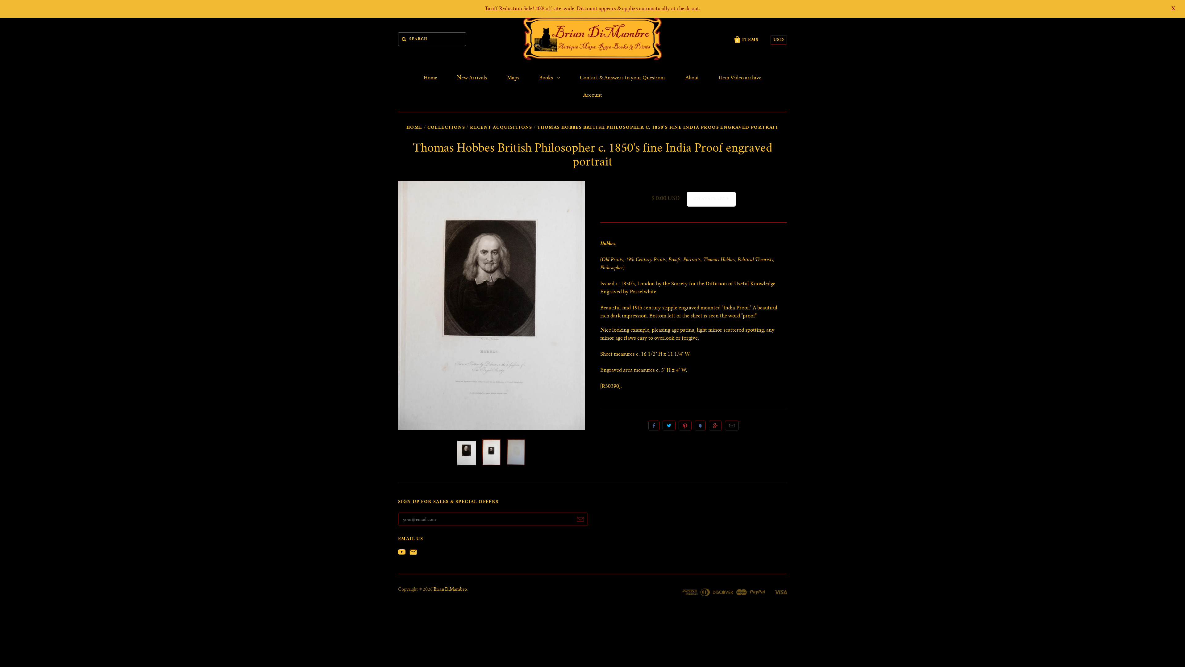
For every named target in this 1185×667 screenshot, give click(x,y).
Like (653, 425)
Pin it (685, 425)
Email (732, 425)
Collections (446, 128)
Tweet (669, 425)
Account (592, 95)
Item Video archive (740, 78)
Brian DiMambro (450, 590)
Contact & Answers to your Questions (623, 78)
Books (546, 78)
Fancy (700, 425)
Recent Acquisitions (501, 128)
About (692, 78)
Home (430, 78)
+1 (715, 425)
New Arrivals (472, 78)
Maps (513, 78)
